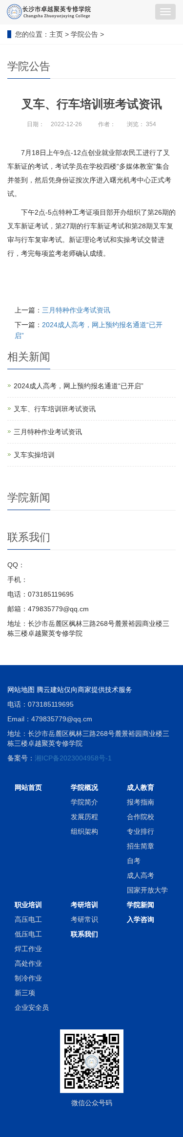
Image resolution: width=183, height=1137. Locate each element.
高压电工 (28, 919)
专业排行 (140, 831)
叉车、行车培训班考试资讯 (55, 409)
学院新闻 (140, 905)
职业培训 (28, 905)
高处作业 (28, 963)
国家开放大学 (147, 890)
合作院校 (140, 817)
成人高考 (140, 875)
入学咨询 (140, 919)
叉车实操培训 (34, 455)
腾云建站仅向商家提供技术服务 (84, 689)
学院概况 (84, 787)
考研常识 (84, 919)
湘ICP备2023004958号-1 (73, 758)
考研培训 (84, 905)
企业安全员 (32, 1007)
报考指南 (140, 802)
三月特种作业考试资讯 (76, 310)
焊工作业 (28, 949)
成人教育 (140, 787)
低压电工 (28, 934)
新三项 (25, 993)
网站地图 (21, 689)
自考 (134, 861)
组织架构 (84, 831)
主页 (56, 34)
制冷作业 (28, 978)
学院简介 (84, 802)
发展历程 (84, 817)
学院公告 (84, 34)
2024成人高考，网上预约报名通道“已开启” (78, 386)
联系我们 (84, 934)
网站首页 (28, 787)
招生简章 (140, 846)
